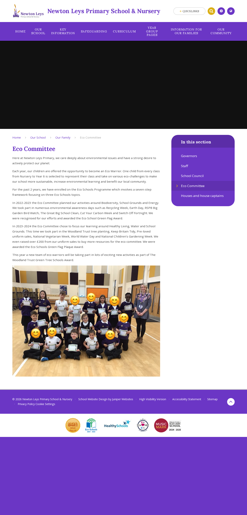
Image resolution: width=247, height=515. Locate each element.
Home (16, 137)
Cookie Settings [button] (45, 404)
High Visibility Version (152, 399)
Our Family (62, 137)
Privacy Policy (26, 404)
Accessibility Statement (186, 399)
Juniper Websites (122, 399)
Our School (38, 137)
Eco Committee (90, 137)
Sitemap (212, 399)
